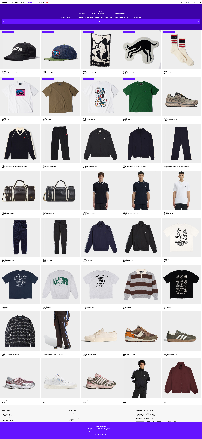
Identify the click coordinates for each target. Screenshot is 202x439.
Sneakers (17, 2)
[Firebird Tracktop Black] (141, 378)
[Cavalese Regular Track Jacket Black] (101, 143)
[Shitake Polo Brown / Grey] (141, 284)
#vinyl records (99, 17)
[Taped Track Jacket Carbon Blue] (101, 237)
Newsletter (37, 2)
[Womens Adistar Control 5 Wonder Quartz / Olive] (101, 378)
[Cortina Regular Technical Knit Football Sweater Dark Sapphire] (20, 143)
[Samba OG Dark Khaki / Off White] (182, 331)
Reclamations (72, 419)
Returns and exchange (74, 418)
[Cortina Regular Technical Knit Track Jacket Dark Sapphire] (141, 143)
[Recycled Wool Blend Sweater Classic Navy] (20, 331)
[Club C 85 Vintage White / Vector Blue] (61, 378)
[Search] (198, 21)
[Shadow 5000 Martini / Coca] (141, 331)
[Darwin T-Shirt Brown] (61, 96)
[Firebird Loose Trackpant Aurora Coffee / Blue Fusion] (61, 331)
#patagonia (129, 17)
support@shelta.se (76, 413)
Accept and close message (101, 434)
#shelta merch (108, 17)
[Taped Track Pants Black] (61, 237)
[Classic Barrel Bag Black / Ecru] (20, 190)
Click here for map (6, 417)
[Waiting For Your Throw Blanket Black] (101, 49)
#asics (63, 17)
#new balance (89, 17)
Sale (46, 2)
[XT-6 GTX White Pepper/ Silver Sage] (182, 96)
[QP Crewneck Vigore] (61, 284)
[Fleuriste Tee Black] (182, 284)
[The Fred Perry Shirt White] (182, 190)
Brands (23, 2)
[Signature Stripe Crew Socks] (182, 49)
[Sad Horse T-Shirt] (20, 96)
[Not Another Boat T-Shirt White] (101, 96)
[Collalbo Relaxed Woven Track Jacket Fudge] (182, 378)
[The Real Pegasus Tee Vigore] (101, 284)
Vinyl (42, 2)
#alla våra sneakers (119, 17)
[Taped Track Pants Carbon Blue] (20, 237)
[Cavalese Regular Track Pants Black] (61, 143)
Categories (29, 2)
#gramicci (69, 17)
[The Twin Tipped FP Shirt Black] (101, 190)
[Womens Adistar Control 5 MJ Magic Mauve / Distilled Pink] (20, 378)
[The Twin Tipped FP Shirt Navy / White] (141, 190)
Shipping (71, 420)
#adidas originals (78, 17)
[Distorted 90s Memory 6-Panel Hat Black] (20, 49)
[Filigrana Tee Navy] (20, 284)
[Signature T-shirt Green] (141, 96)
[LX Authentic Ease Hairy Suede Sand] (101, 331)
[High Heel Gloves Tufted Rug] (141, 49)
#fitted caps (137, 17)
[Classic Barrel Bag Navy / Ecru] (61, 190)
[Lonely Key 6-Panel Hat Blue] (61, 49)
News (12, 2)
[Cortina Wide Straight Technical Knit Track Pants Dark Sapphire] (182, 143)
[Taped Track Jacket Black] (141, 237)
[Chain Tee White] (182, 237)
